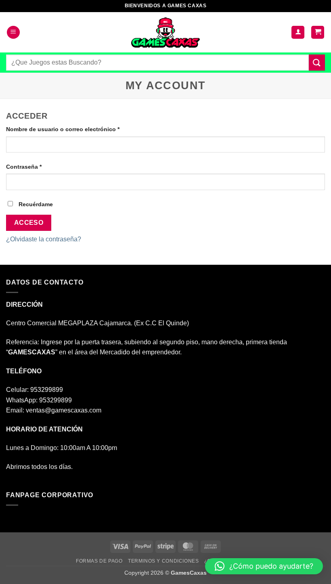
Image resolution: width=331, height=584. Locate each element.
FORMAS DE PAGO (99, 561)
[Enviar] (317, 62)
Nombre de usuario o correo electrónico (78, 129)
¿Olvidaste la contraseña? (43, 239)
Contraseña (39, 166)
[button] (13, 32)
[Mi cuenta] (297, 32)
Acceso (29, 222)
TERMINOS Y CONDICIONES (163, 561)
